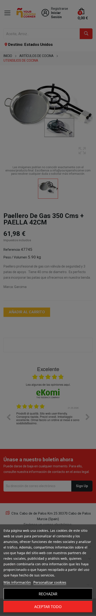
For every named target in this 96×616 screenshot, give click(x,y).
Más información (17, 582)
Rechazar (48, 593)
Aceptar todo (48, 606)
